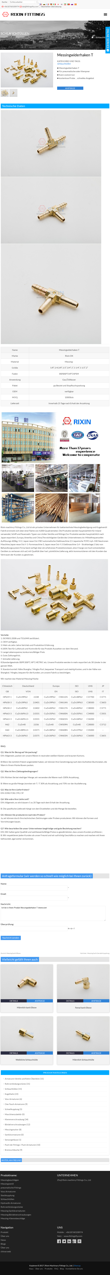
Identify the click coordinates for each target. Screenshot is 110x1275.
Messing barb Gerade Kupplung (94, 953)
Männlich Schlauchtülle (83, 1059)
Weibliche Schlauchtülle (27, 1059)
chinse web (6, 1251)
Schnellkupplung (12, 1109)
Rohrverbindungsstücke (15, 1084)
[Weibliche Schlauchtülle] (27, 1050)
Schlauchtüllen (102, 37)
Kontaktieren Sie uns (74, 1269)
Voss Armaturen (12, 1099)
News (3, 1240)
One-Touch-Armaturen (15, 1104)
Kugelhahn (9, 1094)
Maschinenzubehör (13, 1114)
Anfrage (70, 88)
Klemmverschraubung (14, 1119)
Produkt (4, 1232)
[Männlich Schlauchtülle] (83, 1050)
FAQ (56, 1269)
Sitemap (77, 1265)
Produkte (48, 1269)
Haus (31, 1269)
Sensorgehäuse (11, 1140)
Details (14, 1000)
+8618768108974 (11, 6)
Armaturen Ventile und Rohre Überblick (22, 1078)
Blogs (3, 1243)
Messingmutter (12, 1129)
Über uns (5, 1236)
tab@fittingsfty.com (30, 6)
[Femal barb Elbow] (83, 998)
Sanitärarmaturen (13, 1134)
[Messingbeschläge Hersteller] (23, 17)
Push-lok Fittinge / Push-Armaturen (20, 1145)
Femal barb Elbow (83, 1007)
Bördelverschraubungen (15, 1124)
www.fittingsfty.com (73, 1236)
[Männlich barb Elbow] (27, 998)
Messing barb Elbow (11, 953)
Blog (62, 1269)
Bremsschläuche (12, 1150)
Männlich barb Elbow (26, 1007)
